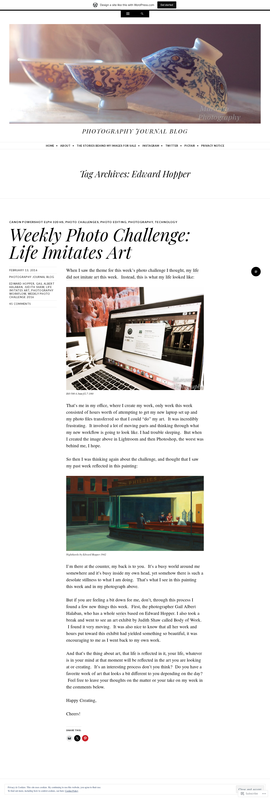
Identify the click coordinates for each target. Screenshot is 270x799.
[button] (135, 338)
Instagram (150, 145)
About (65, 145)
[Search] (142, 14)
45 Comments (20, 303)
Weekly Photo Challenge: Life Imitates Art (99, 242)
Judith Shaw (34, 287)
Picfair (189, 145)
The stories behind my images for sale (106, 145)
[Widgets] (128, 14)
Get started (166, 4)
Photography (140, 222)
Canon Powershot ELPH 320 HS (36, 222)
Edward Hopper (21, 283)
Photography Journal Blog (135, 131)
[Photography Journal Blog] (135, 75)
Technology (166, 222)
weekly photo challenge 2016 (29, 295)
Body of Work (187, 620)
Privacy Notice (212, 145)
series (121, 613)
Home (50, 145)
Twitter (171, 145)
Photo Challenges (82, 222)
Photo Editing (113, 222)
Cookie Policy (71, 790)
